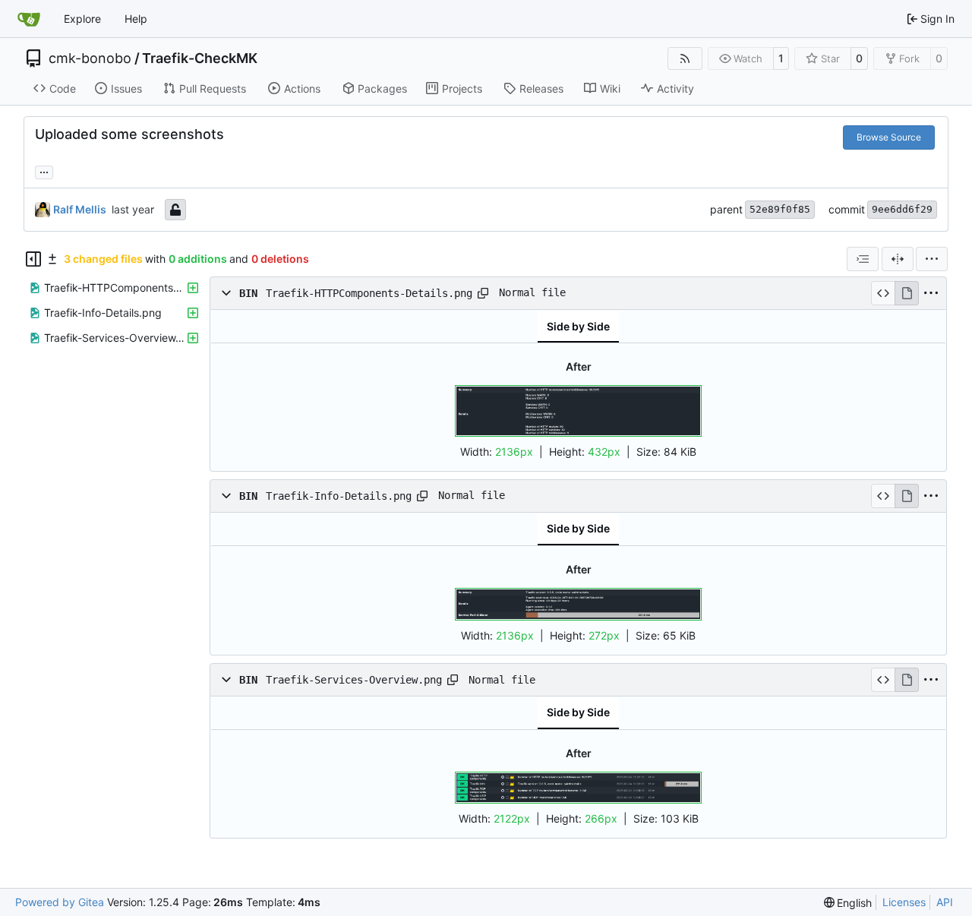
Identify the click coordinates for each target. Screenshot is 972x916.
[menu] (932, 259)
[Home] (29, 19)
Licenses (904, 901)
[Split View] (898, 259)
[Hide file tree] (33, 259)
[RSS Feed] (684, 58)
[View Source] (883, 293)
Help (136, 18)
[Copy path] (483, 293)
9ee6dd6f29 (902, 209)
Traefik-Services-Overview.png (354, 680)
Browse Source (889, 137)
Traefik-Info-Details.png (339, 495)
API (944, 901)
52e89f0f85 (780, 209)
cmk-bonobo (90, 58)
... (44, 170)
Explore (82, 18)
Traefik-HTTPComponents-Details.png (369, 293)
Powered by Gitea (59, 901)
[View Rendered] (907, 293)
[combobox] (863, 259)
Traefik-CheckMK (199, 58)
